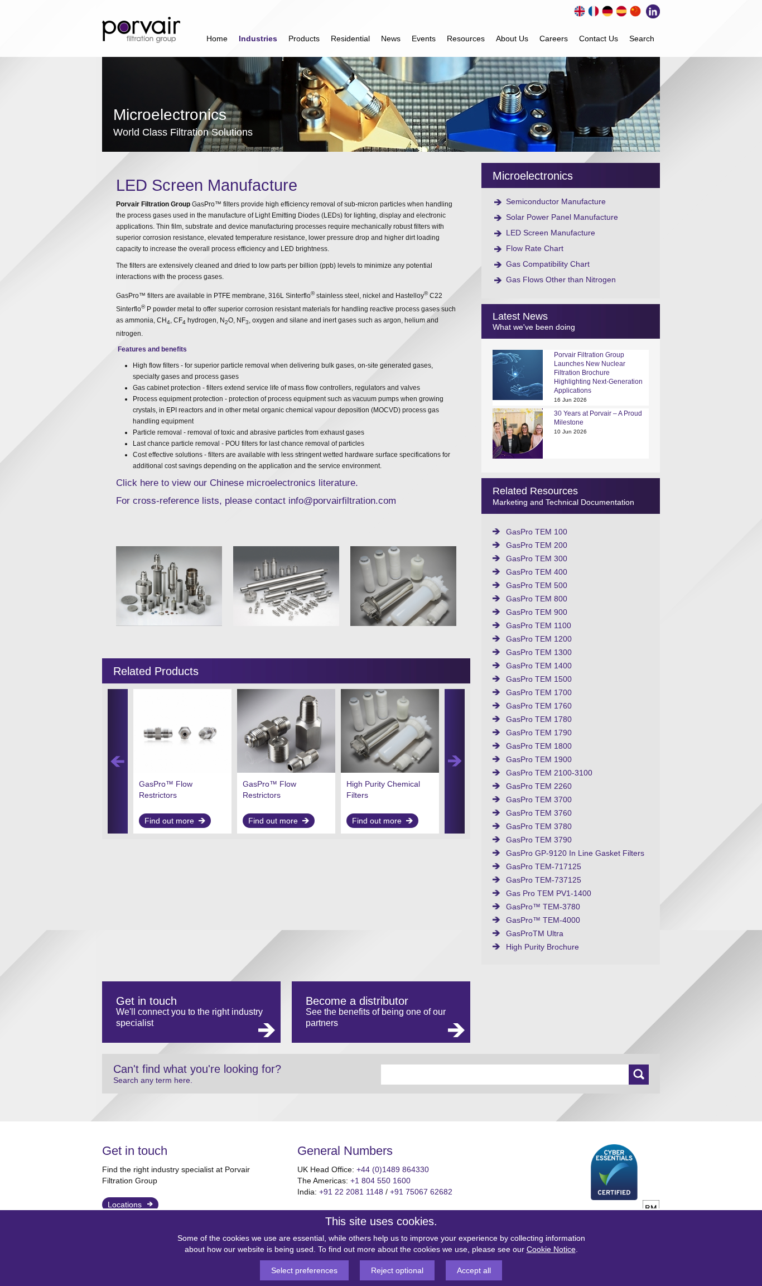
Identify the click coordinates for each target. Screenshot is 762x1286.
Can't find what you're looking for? (197, 1074)
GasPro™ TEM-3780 (543, 906)
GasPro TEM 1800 (539, 745)
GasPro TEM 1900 (539, 759)
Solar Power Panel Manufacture (562, 217)
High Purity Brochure (542, 946)
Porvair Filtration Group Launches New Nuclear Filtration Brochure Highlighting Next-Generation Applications (598, 372)
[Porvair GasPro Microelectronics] (169, 623)
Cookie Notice (551, 1249)
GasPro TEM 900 (536, 612)
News (391, 38)
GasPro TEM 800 (536, 598)
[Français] (592, 10)
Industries (258, 38)
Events (424, 38)
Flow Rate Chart (534, 248)
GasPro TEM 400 (536, 571)
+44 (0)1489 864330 (392, 1169)
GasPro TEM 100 (536, 531)
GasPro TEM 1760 (539, 705)
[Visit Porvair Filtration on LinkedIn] (650, 10)
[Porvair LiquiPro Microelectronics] (403, 623)
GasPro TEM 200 (536, 545)
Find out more (169, 820)
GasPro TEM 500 (536, 585)
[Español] (620, 10)
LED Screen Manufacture (550, 232)
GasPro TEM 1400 (539, 665)
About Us (512, 38)
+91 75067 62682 (421, 1191)
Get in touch (134, 1151)
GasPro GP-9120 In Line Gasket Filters (575, 853)
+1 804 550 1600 (380, 1180)
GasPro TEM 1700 (539, 692)
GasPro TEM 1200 (539, 638)
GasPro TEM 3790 (539, 839)
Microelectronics (533, 176)
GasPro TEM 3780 (539, 826)
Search (641, 38)
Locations (125, 1204)
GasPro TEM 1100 (538, 625)
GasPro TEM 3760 (539, 812)
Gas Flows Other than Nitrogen (561, 279)
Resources (466, 38)
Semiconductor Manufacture (556, 201)
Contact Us (598, 38)
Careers (553, 38)
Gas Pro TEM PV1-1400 (548, 893)
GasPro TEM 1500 (539, 679)
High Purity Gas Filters (386, 783)
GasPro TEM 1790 (539, 732)
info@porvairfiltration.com (342, 500)
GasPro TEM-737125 (543, 879)
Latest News (520, 316)
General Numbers (345, 1151)
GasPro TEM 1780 (539, 719)
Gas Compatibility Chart (548, 263)
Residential (350, 38)
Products (304, 38)
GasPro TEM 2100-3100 (549, 772)
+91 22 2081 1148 (351, 1191)
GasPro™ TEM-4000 (543, 920)
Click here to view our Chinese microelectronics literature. (237, 483)
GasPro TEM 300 (536, 558)
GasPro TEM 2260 (539, 786)
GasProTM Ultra (534, 933)
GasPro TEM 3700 (539, 799)
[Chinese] (634, 10)
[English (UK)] (578, 10)
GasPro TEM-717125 (543, 866)
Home (217, 38)
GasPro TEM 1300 (539, 652)
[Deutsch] (606, 10)
